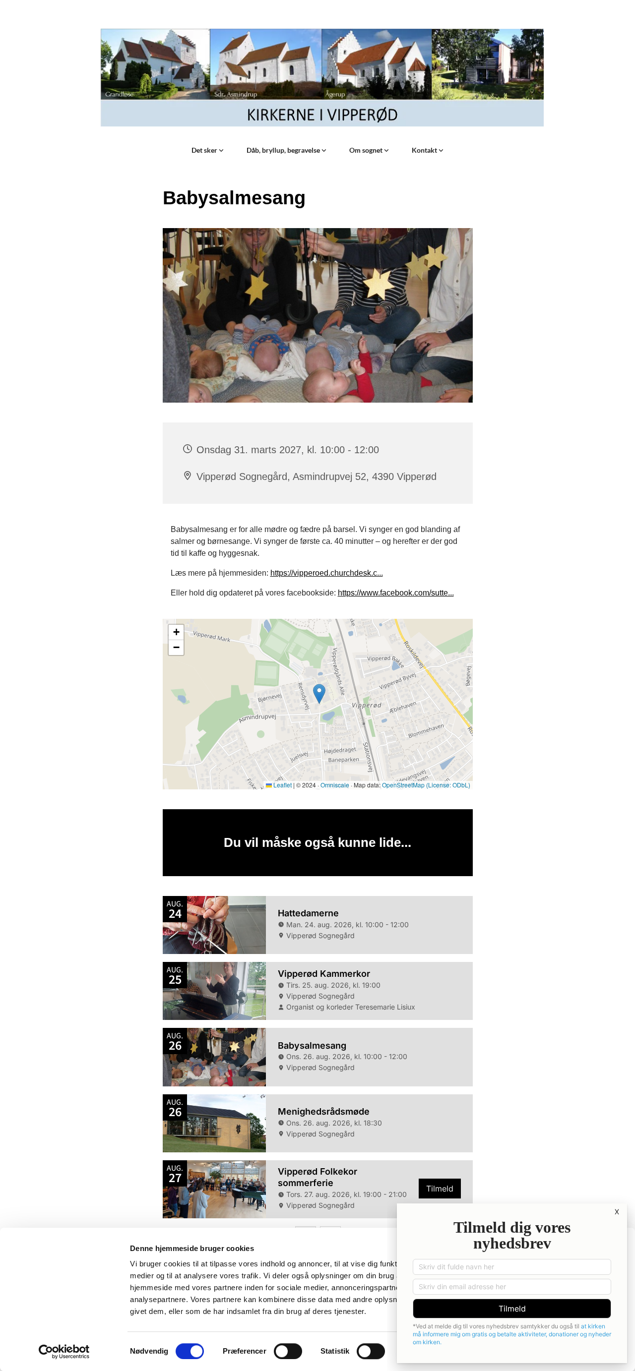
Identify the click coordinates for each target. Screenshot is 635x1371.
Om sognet (366, 150)
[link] (207, 150)
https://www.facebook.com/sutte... (396, 593)
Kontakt (425, 150)
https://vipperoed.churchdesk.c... (326, 573)
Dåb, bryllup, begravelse (284, 150)
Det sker (205, 150)
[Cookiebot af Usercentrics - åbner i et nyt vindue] (64, 1351)
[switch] (288, 1351)
